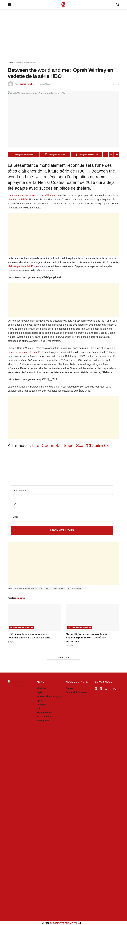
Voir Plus (63, 657)
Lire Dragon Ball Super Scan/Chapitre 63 (70, 445)
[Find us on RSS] (115, 689)
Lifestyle (41, 704)
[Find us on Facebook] (96, 689)
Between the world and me (28, 588)
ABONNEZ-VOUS (62, 530)
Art (38, 708)
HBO (48, 588)
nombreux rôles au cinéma (22, 352)
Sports (40, 700)
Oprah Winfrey (74, 588)
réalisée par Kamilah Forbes (23, 266)
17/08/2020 (45, 84)
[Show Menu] (9, 4)
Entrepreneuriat (45, 712)
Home (10, 62)
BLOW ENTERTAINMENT (63, 923)
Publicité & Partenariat (77, 692)
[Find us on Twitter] (106, 689)
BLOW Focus (44, 716)
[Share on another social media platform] (116, 154)
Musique (41, 688)
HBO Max (58, 588)
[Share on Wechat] (105, 154)
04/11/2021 (12, 642)
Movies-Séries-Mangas (26, 62)
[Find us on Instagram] (101, 689)
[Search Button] (117, 4)
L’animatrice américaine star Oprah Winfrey (31, 195)
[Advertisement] (63, 36)
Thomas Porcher (26, 84)
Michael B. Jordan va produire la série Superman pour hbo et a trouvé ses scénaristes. (87, 637)
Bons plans (43, 720)
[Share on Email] (111, 154)
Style (39, 692)
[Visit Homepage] (63, 5)
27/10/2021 (70, 645)
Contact (70, 688)
